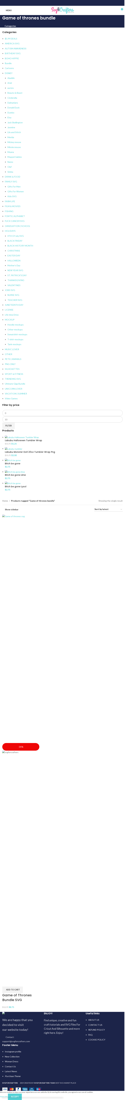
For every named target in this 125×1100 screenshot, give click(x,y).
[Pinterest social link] (62, 3)
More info (4, 1097)
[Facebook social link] (55, 3)
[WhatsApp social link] (66, 3)
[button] (12, 990)
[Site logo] (62, 10)
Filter (8, 425)
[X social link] (59, 3)
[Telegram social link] (70, 3)
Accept (15, 1096)
